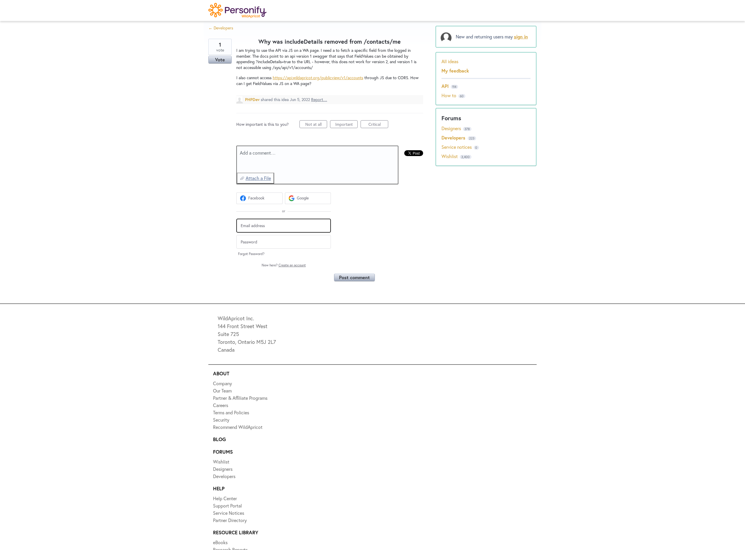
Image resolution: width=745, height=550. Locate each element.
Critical (378, 124)
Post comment (354, 277)
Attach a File (258, 178)
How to (448, 95)
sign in (521, 36)
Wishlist (450, 156)
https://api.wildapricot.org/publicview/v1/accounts (318, 77)
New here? (284, 265)
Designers (451, 128)
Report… (319, 99)
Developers (454, 138)
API (445, 86)
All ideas (449, 61)
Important (346, 124)
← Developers (220, 28)
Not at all (316, 124)
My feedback (455, 71)
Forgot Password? (251, 254)
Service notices (457, 147)
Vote (220, 59)
